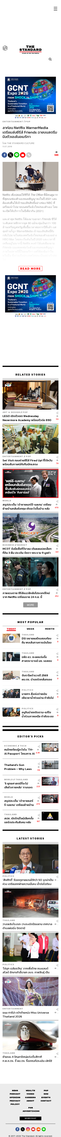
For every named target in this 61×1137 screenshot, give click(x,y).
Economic (10, 745)
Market (22, 544)
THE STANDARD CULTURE (20, 143)
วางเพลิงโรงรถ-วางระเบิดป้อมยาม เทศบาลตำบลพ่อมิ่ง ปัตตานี (27, 926)
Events (45, 1097)
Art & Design (11, 412)
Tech (23, 745)
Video (30, 1094)
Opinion (15, 1097)
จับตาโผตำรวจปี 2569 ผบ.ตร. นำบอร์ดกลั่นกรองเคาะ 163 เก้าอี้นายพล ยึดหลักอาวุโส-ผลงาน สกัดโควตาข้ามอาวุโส (37, 677)
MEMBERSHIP (30, 1118)
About (30, 1101)
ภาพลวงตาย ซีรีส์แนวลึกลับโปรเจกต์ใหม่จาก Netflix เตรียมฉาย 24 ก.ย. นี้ (26, 595)
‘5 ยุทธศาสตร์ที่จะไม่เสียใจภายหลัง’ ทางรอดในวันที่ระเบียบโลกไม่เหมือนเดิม (18, 785)
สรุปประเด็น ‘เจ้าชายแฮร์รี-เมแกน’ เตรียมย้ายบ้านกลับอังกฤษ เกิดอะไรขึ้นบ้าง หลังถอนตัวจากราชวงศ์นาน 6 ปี (27, 506)
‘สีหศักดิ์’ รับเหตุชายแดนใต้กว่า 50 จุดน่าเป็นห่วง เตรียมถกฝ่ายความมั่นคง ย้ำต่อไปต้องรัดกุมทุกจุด (28, 882)
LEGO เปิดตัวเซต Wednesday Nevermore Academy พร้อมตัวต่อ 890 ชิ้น (27, 418)
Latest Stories (30, 838)
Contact (46, 1101)
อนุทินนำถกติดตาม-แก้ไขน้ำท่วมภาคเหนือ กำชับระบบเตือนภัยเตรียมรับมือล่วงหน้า (38, 714)
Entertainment (13, 121)
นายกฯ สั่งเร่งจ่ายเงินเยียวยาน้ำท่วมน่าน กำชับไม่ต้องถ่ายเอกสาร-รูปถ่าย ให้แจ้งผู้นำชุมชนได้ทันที (38, 696)
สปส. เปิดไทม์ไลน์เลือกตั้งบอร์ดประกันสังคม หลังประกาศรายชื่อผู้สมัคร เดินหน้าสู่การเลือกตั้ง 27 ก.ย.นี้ (19, 820)
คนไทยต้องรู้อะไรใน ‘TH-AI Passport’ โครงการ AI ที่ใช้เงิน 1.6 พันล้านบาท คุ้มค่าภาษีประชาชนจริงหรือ (19, 751)
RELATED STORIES (30, 374)
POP (27, 121)
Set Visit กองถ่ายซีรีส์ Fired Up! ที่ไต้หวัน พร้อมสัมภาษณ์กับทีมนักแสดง (27, 462)
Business (9, 544)
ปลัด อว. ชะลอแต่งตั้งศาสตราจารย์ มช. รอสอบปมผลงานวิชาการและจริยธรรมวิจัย (37, 659)
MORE (30, 605)
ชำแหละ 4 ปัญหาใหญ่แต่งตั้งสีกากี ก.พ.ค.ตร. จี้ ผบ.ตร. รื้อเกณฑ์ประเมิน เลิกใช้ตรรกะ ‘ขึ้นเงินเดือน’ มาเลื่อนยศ (27, 1058)
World (7, 500)
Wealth (30, 1090)
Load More (30, 1068)
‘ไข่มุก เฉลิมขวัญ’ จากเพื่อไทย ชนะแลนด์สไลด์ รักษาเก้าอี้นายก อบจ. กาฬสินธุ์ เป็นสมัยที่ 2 (26, 970)
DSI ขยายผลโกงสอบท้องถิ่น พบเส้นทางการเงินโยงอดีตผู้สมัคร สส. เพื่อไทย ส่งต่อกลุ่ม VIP (37, 640)
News (15, 1090)
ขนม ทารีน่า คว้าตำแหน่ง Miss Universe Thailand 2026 (26, 1014)
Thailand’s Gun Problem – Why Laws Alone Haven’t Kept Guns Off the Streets (18, 767)
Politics (27, 690)
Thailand (28, 634)
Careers (30, 1097)
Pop (46, 1090)
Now (46, 1094)
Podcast (15, 1094)
